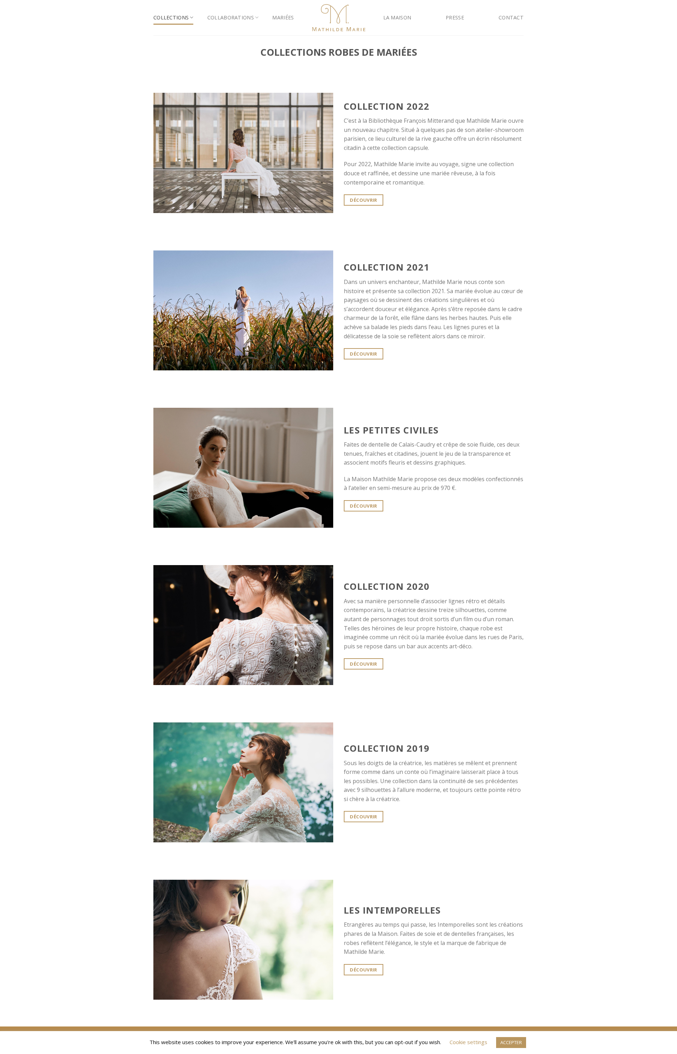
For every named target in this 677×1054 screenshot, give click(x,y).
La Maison (397, 17)
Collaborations (230, 17)
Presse (455, 17)
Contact (511, 17)
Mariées (283, 17)
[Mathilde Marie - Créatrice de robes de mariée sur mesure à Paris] (339, 17)
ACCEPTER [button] (511, 1042)
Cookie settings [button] (468, 1042)
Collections (171, 17)
